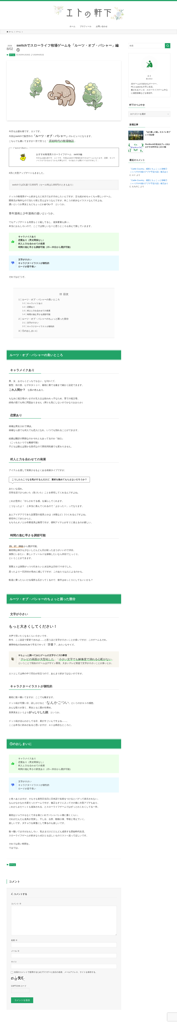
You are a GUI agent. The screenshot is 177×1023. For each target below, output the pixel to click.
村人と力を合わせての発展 (38, 311)
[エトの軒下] (88, 12)
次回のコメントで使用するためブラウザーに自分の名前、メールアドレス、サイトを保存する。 (55, 972)
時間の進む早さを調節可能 (38, 314)
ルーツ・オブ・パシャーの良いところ (41, 299)
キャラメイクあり (35, 303)
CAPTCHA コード (18, 986)
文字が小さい (33, 323)
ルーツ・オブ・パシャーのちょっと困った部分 (45, 319)
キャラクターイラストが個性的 (40, 326)
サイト (14, 962)
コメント (16, 904)
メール (15, 951)
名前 (14, 940)
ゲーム (12, 55)
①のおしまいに (30, 331)
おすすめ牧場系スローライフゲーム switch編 (59, 154)
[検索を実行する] (167, 45)
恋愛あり (31, 307)
